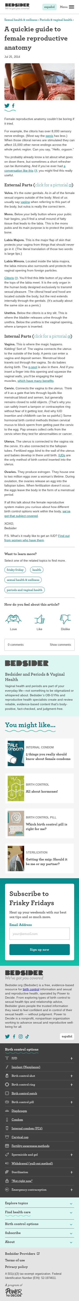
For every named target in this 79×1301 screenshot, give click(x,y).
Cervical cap (20, 1137)
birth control (31, 989)
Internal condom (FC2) (27, 1128)
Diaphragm (19, 1110)
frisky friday (15, 569)
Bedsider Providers (20, 1253)
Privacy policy (16, 1267)
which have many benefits (36, 381)
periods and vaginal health (24, 590)
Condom (17, 1119)
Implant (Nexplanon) (26, 1067)
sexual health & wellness (23, 580)
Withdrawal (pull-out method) (32, 1163)
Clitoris (9, 278)
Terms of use (15, 1260)
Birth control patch (24, 1093)
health (36, 569)
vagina (25, 202)
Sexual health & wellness (20, 19)
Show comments (60, 644)
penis (49, 136)
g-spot (32, 367)
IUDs (61, 455)
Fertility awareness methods (30, 1146)
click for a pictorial (51, 184)
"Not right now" (22, 1181)
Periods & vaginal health (56, 19)
